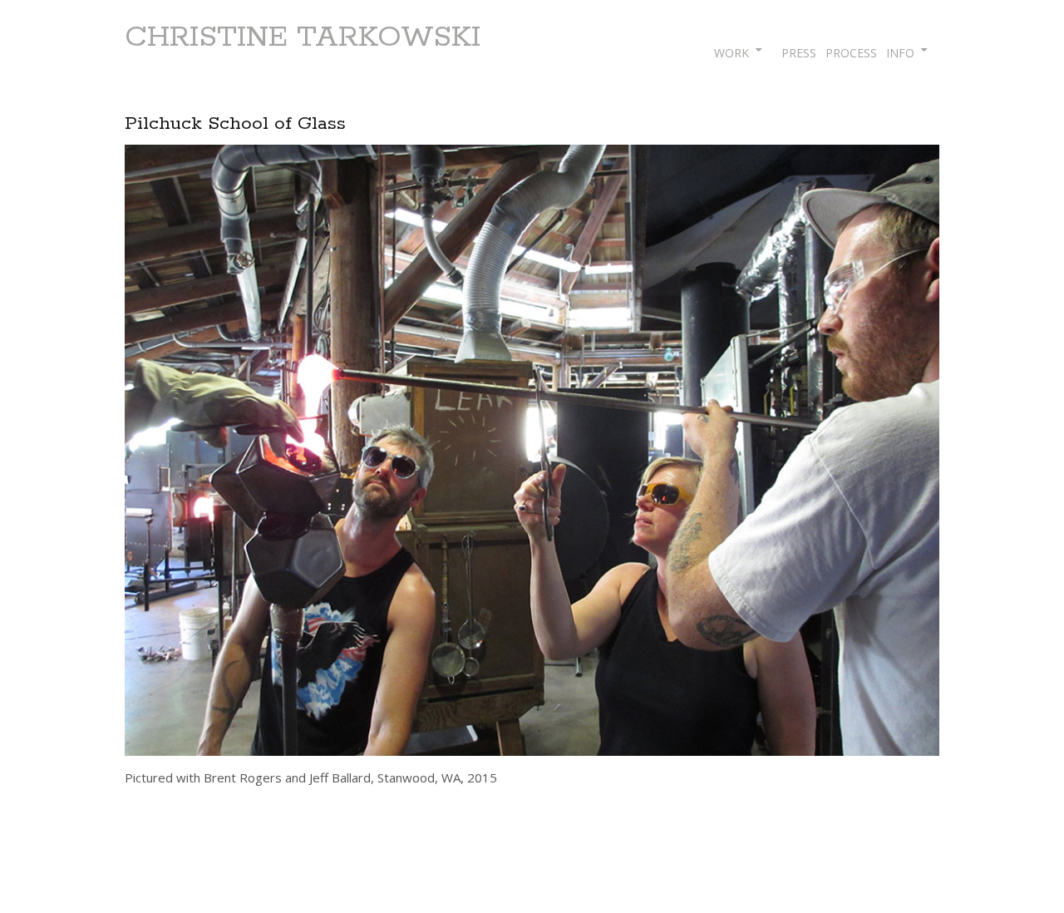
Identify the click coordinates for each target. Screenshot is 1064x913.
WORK (731, 53)
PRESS (798, 53)
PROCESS (851, 53)
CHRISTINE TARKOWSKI (302, 37)
